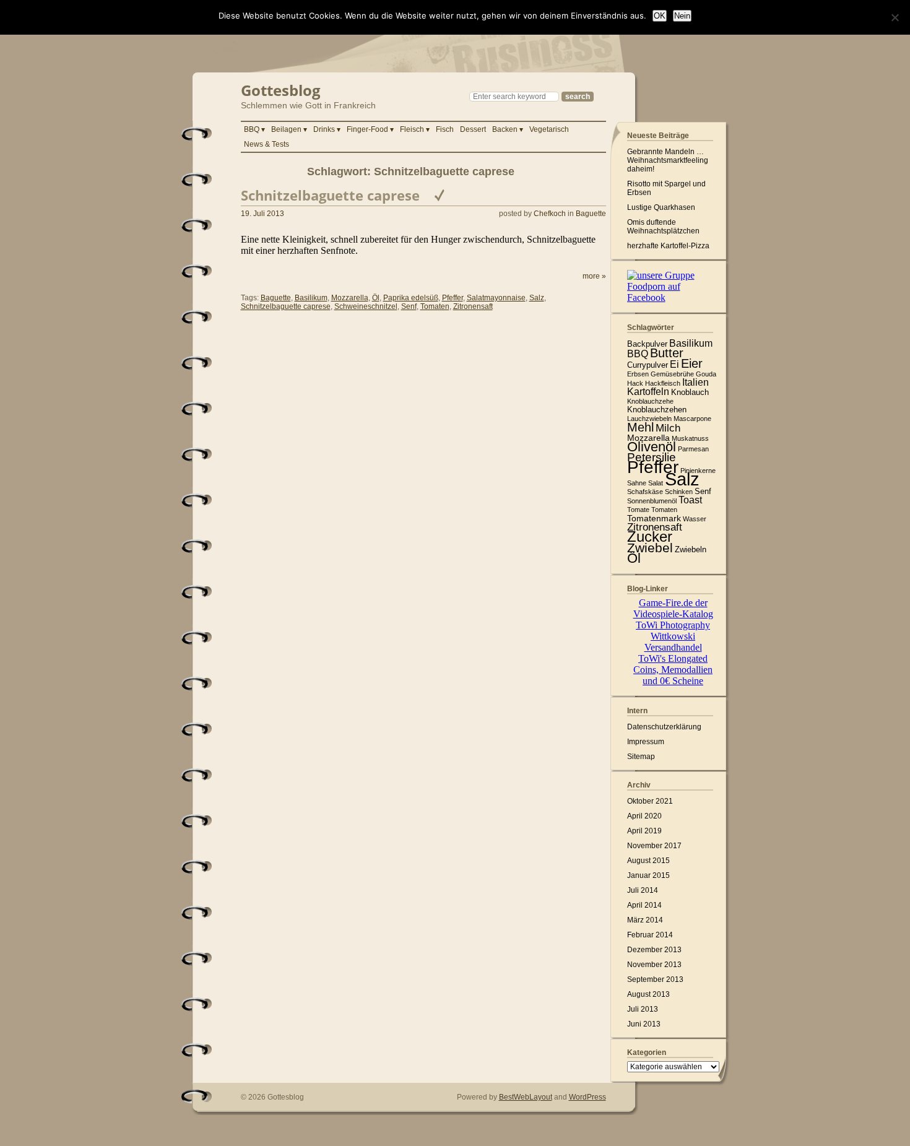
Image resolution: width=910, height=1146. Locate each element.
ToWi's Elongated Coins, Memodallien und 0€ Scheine (673, 669)
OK (659, 15)
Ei (674, 364)
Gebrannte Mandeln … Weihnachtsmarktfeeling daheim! (667, 160)
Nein (682, 15)
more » (594, 276)
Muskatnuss (690, 438)
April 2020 (644, 816)
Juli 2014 (642, 890)
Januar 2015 (648, 875)
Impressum (645, 741)
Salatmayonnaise (496, 297)
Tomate (638, 509)
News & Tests (266, 144)
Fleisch (412, 129)
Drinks (324, 129)
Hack (635, 383)
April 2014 (644, 905)
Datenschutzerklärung (664, 727)
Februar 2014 (650, 935)
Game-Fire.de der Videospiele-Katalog (673, 608)
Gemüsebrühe (672, 374)
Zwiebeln (690, 549)
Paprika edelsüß (410, 297)
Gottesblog (281, 89)
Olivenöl (651, 446)
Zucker (649, 536)
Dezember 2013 (654, 949)
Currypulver (647, 365)
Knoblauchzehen (657, 409)
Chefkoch (550, 213)
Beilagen (286, 129)
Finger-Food (367, 129)
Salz (536, 297)
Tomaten (434, 306)
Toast (690, 500)
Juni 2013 (644, 1024)
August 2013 (648, 994)
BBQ (251, 129)
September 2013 (655, 979)
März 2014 (645, 920)
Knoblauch (690, 392)
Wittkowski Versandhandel (673, 642)
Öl (375, 297)
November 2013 (654, 964)
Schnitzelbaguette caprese (330, 195)
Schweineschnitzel (365, 306)
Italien (695, 382)
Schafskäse (645, 491)
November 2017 (654, 845)
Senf (409, 306)
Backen (505, 129)
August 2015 (648, 860)
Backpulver (647, 344)
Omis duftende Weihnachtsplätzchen (663, 226)
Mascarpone (692, 418)
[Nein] (894, 17)
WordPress (587, 1097)
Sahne (636, 483)
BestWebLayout (525, 1097)
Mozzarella (349, 297)
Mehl (640, 427)
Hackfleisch (662, 383)
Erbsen (638, 374)
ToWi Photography (673, 625)
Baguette (591, 213)
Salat (655, 483)
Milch (668, 428)
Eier (692, 363)
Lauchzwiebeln (649, 418)
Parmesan (693, 449)
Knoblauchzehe (650, 401)
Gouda (706, 374)
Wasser (694, 519)
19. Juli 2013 (262, 213)
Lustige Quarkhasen (661, 207)
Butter (666, 353)
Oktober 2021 (650, 801)
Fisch (445, 129)
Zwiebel (650, 547)
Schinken (679, 491)
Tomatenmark (654, 518)
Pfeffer (452, 297)
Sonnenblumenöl (652, 501)
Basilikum (311, 297)
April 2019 (644, 831)
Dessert (473, 129)
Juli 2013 (642, 1009)
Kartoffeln (648, 391)
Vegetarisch (549, 129)
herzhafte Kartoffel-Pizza (668, 245)
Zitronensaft (473, 306)
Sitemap (641, 756)
